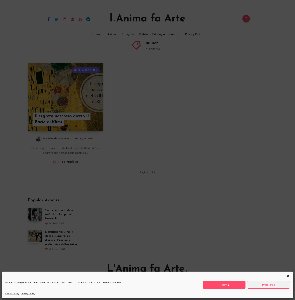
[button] (288, 276)
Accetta (224, 285)
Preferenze (268, 285)
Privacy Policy (28, 293)
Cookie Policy (12, 293)
